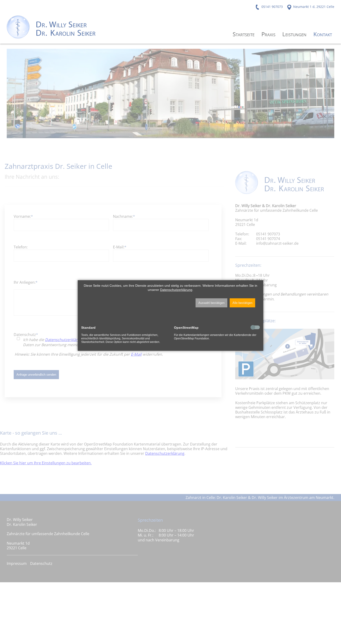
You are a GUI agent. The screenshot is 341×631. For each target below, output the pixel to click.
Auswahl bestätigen (211, 303)
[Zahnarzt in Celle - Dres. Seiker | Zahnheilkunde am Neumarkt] (51, 27)
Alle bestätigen (242, 303)
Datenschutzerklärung (176, 290)
